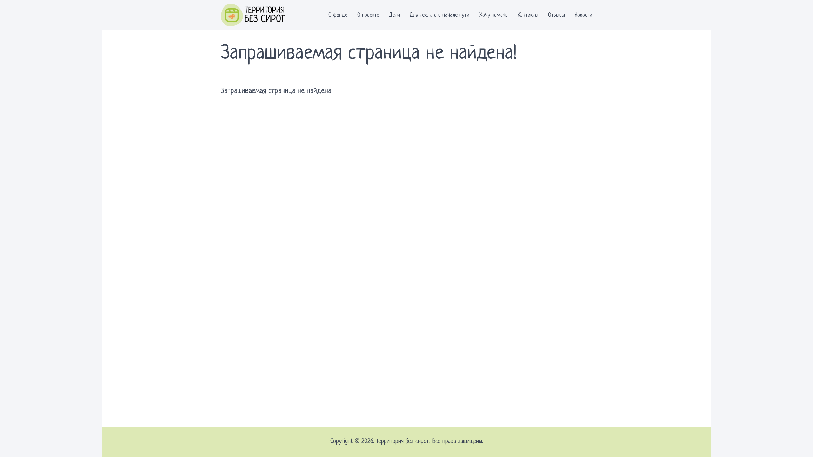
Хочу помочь (493, 15)
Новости (583, 15)
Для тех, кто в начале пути (439, 15)
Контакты (528, 15)
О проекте (368, 15)
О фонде (337, 15)
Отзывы (556, 15)
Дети (394, 15)
